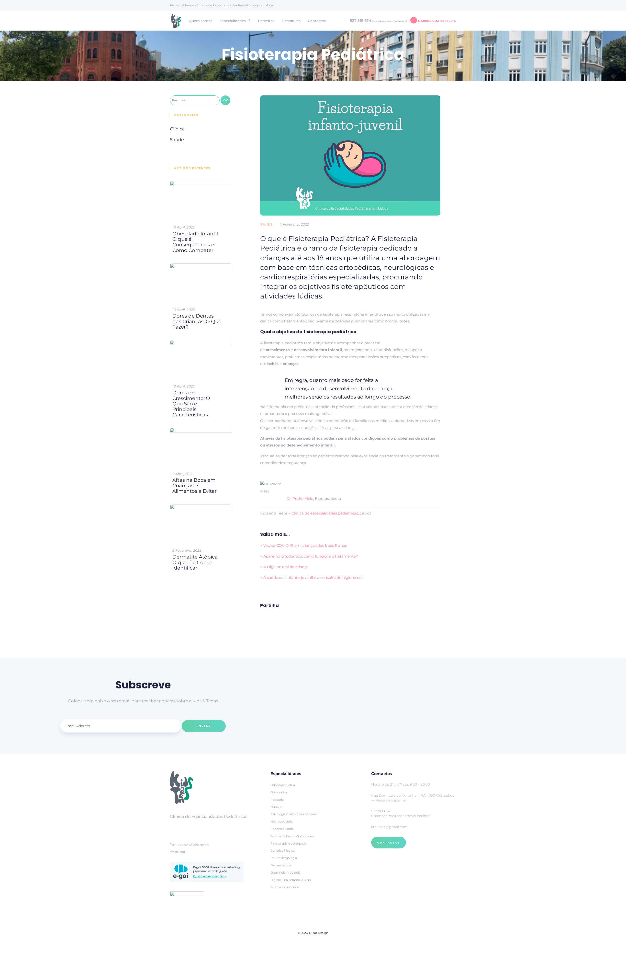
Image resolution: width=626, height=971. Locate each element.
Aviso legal (178, 852)
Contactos (317, 21)
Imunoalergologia (283, 858)
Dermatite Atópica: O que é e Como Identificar (195, 562)
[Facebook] (175, 828)
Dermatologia (280, 865)
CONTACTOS (388, 843)
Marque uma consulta (437, 21)
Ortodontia (278, 792)
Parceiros (266, 21)
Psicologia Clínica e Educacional (293, 814)
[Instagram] (187, 828)
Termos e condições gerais (189, 844)
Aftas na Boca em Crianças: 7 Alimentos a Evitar (194, 485)
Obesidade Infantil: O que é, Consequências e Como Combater (195, 242)
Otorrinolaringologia (285, 872)
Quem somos (200, 21)
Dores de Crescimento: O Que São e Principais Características (191, 404)
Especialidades (233, 21)
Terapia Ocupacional (285, 887)
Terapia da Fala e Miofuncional (292, 836)
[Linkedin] (199, 828)
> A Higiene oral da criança (284, 566)
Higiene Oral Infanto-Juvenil (291, 880)
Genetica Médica (282, 850)
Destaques (291, 21)
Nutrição (276, 807)
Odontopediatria (282, 785)
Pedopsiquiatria (282, 829)
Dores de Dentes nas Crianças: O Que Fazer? (196, 321)
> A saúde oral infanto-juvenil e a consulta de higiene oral (312, 577)
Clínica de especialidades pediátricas (324, 513)
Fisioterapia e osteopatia (288, 843)
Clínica (177, 129)
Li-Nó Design (318, 933)
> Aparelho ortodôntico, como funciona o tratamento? (309, 556)
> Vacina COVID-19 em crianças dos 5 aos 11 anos (303, 545)
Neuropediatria (281, 821)
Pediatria (277, 799)
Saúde (266, 224)
